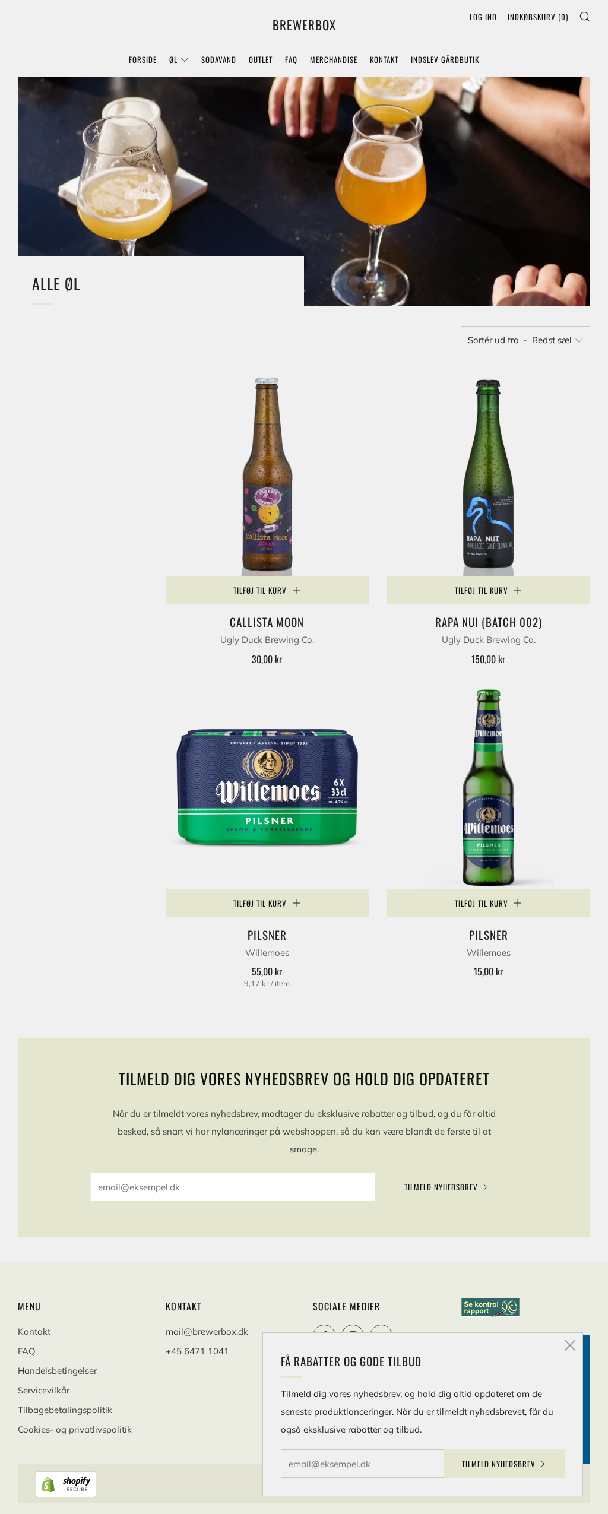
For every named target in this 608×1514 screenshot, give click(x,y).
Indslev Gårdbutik (445, 59)
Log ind (483, 17)
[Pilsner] (267, 787)
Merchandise (333, 59)
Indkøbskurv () (538, 17)
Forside (143, 59)
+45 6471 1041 (197, 1351)
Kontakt (384, 59)
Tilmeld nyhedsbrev (441, 1187)
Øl (173, 59)
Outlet (261, 59)
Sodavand (218, 59)
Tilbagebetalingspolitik (65, 1409)
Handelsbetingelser (57, 1370)
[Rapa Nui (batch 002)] (488, 474)
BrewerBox (304, 25)
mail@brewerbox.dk (207, 1331)
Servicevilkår (43, 1390)
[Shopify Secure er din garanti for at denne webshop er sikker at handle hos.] (67, 1483)
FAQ (291, 59)
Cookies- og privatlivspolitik (75, 1429)
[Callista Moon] (267, 474)
